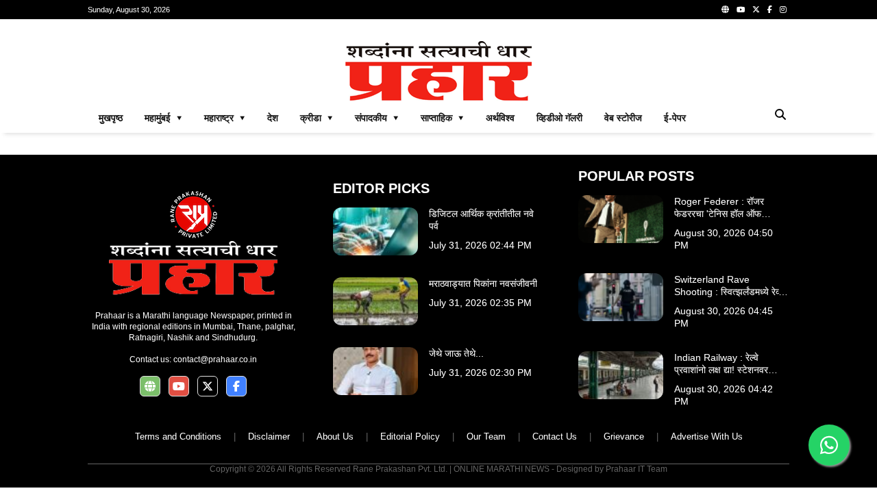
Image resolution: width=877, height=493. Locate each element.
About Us (335, 436)
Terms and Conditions (178, 436)
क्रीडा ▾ (316, 117)
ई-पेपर (675, 117)
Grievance (624, 436)
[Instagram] (783, 9)
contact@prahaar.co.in (215, 359)
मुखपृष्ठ (111, 117)
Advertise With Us (707, 436)
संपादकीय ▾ (377, 117)
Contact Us (554, 436)
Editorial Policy (410, 436)
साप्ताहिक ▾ (442, 117)
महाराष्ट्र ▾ (224, 117)
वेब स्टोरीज (623, 117)
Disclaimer (269, 436)
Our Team (486, 436)
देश (272, 117)
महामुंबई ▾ (163, 117)
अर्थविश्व (500, 117)
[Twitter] (756, 9)
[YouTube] (741, 9)
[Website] (725, 9)
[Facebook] (769, 9)
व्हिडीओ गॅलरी (559, 117)
